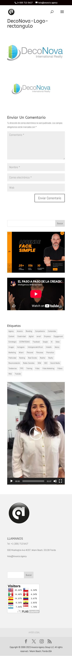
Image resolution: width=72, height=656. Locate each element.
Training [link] (29, 368)
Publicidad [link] (12, 358)
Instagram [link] (21, 347)
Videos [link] (59, 368)
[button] (36, 433)
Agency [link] (11, 331)
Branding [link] (29, 331)
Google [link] (45, 341)
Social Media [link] (55, 363)
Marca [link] (57, 347)
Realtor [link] (42, 358)
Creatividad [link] (21, 336)
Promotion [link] (50, 352)
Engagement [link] (58, 336)
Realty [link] (50, 358)
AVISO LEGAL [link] (34, 632)
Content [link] (11, 336)
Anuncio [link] (20, 331)
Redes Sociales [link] (28, 363)
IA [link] (51, 341)
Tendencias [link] (13, 368)
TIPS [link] (21, 368)
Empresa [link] (47, 336)
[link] (11, 11)
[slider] (33, 481)
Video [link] (37, 368)
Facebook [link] (36, 341)
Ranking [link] (22, 358)
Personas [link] (39, 352)
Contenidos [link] (52, 331)
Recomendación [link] (14, 363)
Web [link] (10, 373)
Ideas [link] (58, 341)
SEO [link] (45, 363)
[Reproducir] (11, 481)
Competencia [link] (40, 331)
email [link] (39, 336)
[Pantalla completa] (60, 481)
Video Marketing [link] (48, 368)
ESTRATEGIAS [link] (24, 341)
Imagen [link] (11, 347)
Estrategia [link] (12, 341)
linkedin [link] (49, 347)
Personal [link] (30, 352)
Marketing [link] (12, 352)
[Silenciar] (55, 481)
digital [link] (31, 336)
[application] (36, 433)
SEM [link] (39, 363)
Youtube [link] (18, 373)
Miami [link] (21, 352)
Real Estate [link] (32, 358)
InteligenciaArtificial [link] (35, 347)
